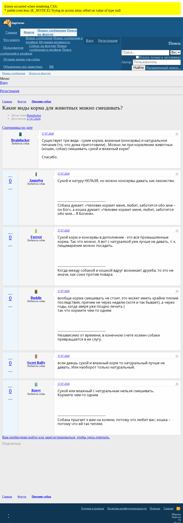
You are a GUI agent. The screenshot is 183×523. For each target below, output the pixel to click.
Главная (11, 32)
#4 (177, 291)
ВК (51, 66)
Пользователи (13, 47)
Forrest (36, 237)
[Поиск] (125, 40)
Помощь (155, 508)
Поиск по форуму (40, 73)
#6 (177, 383)
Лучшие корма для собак (21, 59)
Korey (36, 390)
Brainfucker (34, 115)
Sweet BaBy (36, 362)
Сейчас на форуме (42, 46)
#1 (177, 133)
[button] (23, 40)
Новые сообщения (51, 30)
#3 (177, 230)
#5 (177, 356)
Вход (4, 83)
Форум (29, 32)
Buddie (36, 298)
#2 (177, 173)
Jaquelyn (36, 180)
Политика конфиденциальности (127, 508)
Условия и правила (92, 508)
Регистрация (9, 91)
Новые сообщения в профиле (48, 47)
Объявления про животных (23, 66)
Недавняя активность (54, 42)
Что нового (11, 40)
